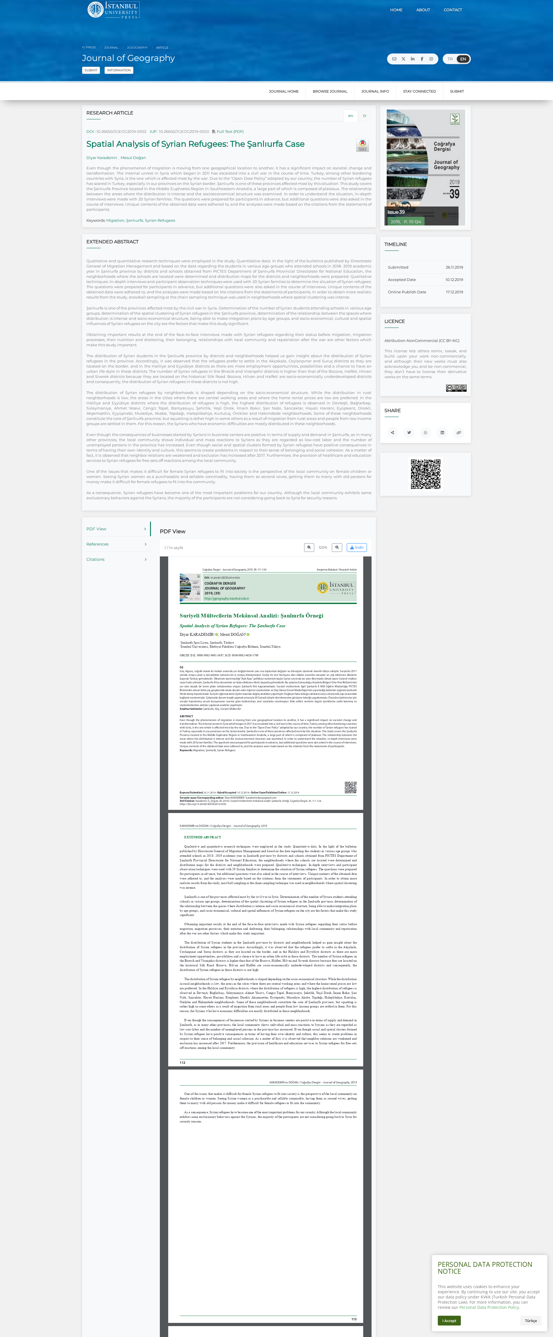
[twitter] (403, 59)
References (97, 544)
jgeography (136, 47)
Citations (95, 559)
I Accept (449, 1320)
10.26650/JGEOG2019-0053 (121, 131)
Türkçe (531, 1320)
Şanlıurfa (134, 220)
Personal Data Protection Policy (489, 1307)
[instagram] (431, 59)
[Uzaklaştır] (309, 547)
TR (450, 59)
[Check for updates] (363, 145)
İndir (359, 547)
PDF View (96, 528)
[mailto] (394, 59)
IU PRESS (89, 47)
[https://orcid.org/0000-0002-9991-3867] (199, 634)
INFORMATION (119, 70)
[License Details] (456, 387)
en (350, 115)
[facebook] (421, 59)
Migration (115, 220)
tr (365, 115)
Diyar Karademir (102, 157)
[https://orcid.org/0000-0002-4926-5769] (234, 634)
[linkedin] (412, 59)
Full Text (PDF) (230, 131)
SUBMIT (91, 70)
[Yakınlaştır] (337, 547)
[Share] (392, 433)
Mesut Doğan (133, 157)
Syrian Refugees (160, 220)
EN (463, 59)
